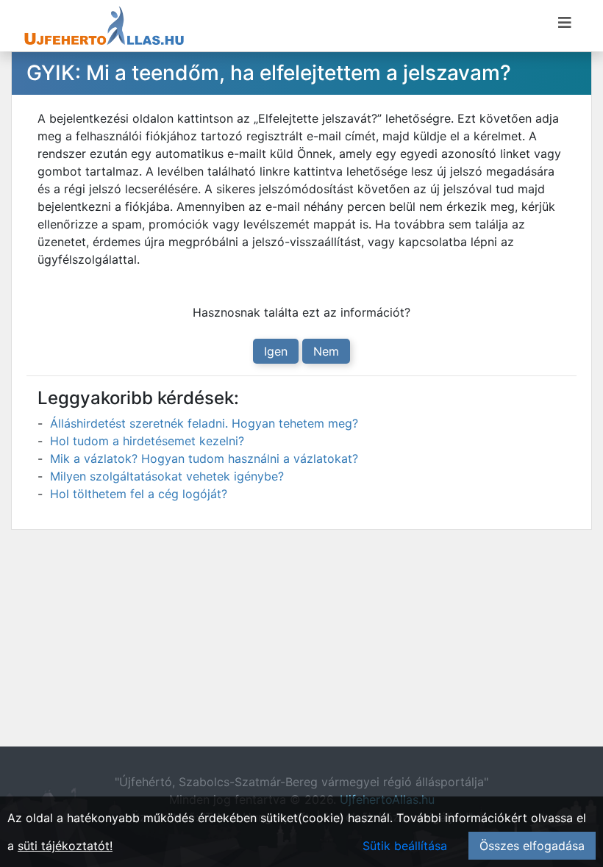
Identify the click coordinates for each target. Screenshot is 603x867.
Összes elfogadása (532, 845)
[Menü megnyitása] (565, 23)
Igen (276, 351)
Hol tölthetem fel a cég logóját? (138, 493)
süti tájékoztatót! (65, 845)
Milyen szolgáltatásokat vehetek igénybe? (167, 476)
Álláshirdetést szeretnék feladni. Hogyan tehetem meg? (204, 423)
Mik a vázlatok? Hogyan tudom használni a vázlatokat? (204, 458)
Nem (326, 351)
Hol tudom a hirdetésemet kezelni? (147, 441)
